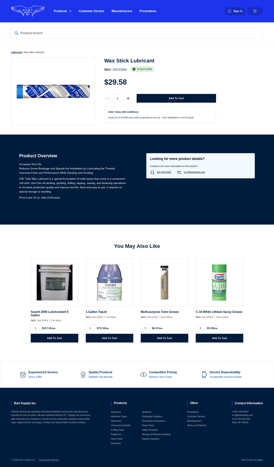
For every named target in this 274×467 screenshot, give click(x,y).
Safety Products (150, 430)
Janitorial (146, 412)
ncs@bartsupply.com (194, 172)
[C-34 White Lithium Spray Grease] (219, 284)
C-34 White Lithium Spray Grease (219, 311)
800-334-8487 (164, 172)
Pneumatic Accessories (153, 421)
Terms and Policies (196, 425)
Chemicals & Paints (121, 425)
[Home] (28, 11)
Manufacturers (122, 11)
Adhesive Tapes (119, 416)
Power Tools (148, 425)
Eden (260, 460)
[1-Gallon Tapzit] (109, 284)
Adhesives (116, 421)
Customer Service (91, 11)
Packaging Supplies (152, 416)
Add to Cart (176, 98)
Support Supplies (150, 439)
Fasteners (116, 434)
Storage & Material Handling (156, 434)
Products (60, 11)
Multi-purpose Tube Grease (160, 311)
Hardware (116, 443)
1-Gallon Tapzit (96, 311)
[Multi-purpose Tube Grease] (164, 284)
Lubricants (16, 52)
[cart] (255, 11)
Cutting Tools (117, 430)
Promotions (148, 11)
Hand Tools (116, 439)
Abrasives (116, 412)
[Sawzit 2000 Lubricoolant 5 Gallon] (54, 284)
